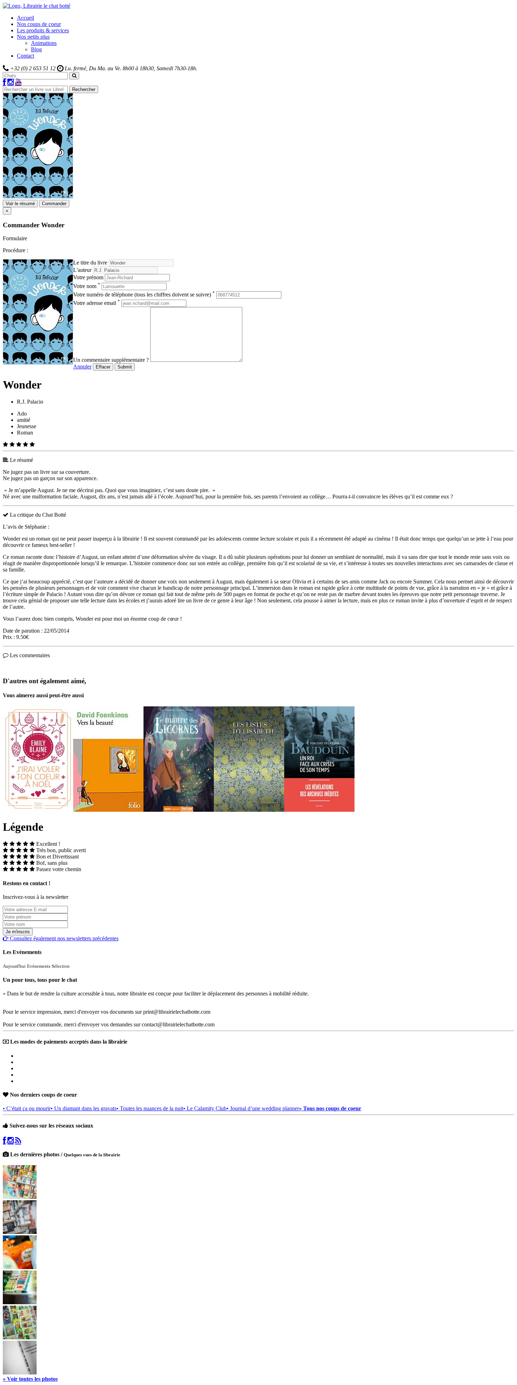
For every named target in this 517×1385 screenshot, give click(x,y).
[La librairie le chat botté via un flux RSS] (18, 1140)
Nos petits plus (33, 37)
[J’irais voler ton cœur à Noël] (38, 810)
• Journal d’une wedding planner (262, 1108)
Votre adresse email (96, 303)
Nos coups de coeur (39, 24)
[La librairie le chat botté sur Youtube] (18, 82)
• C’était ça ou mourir (27, 1108)
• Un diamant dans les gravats (83, 1108)
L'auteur (82, 270)
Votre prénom (88, 277)
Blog (36, 49)
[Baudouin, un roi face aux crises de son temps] (319, 810)
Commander (54, 203)
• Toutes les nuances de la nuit (149, 1108)
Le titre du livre (90, 263)
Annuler (82, 367)
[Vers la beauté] (108, 810)
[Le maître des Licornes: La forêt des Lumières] (178, 810)
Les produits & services (43, 30)
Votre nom (86, 286)
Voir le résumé (20, 203)
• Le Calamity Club (204, 1108)
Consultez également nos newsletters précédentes (63, 938)
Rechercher (83, 89)
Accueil (25, 18)
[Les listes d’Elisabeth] (249, 810)
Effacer (103, 367)
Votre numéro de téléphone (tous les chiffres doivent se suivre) (144, 295)
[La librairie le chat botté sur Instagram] (10, 82)
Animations (44, 43)
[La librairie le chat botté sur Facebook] (4, 82)
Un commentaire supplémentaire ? (111, 360)
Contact (25, 56)
